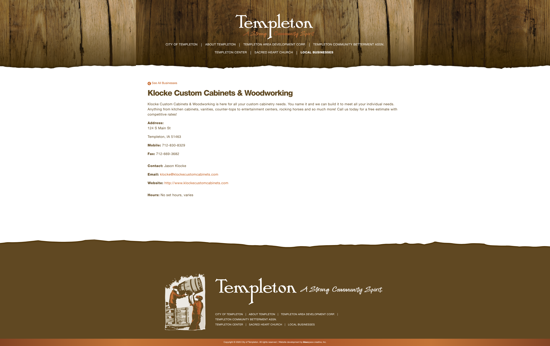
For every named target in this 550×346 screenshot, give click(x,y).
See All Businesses (162, 84)
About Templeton (262, 314)
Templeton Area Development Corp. (308, 314)
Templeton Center (229, 325)
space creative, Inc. (314, 342)
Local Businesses (301, 325)
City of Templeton (229, 314)
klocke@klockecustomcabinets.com (189, 175)
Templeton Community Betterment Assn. (246, 320)
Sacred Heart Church (265, 325)
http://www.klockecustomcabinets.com (196, 183)
